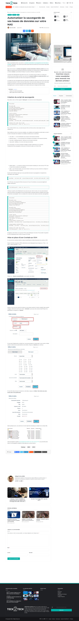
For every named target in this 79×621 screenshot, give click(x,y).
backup (23, 447)
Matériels (46, 2)
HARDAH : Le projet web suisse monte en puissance (28, 520)
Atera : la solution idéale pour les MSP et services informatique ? (66, 101)
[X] (27, 31)
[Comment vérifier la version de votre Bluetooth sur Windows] (36, 599)
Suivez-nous (43, 588)
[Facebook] (24, 31)
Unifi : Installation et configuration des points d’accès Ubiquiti (66, 112)
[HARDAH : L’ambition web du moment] (42, 514)
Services (14, 14)
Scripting (13, 12)
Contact (66, 6)
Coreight (59, 592)
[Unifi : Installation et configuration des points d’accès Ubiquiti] (57, 113)
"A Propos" (47, 611)
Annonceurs (62, 6)
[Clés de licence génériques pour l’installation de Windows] (25, 592)
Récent (54, 95)
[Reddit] (32, 31)
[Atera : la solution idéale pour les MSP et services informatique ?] (57, 101)
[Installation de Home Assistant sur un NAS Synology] (57, 107)
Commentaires (69, 95)
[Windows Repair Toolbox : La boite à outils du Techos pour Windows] (57, 118)
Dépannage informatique (62, 594)
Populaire (61, 95)
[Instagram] (22, 481)
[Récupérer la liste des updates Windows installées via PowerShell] (13, 514)
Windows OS (24, 2)
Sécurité (39, 2)
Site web (30, 552)
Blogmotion (60, 591)
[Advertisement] (28, 156)
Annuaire (48, 6)
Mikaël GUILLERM (12, 27)
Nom (8, 547)
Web (52, 2)
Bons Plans (58, 2)
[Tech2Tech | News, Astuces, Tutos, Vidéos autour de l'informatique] (11, 3)
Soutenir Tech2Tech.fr (55, 6)
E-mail (8, 552)
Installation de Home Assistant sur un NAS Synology (65, 107)
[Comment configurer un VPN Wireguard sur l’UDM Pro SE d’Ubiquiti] (57, 125)
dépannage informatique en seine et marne (32, 610)
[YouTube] (21, 481)
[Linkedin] (30, 31)
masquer (15, 89)
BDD (29, 447)
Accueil (9, 12)
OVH (34, 447)
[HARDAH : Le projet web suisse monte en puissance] (28, 514)
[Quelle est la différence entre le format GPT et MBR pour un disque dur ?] (30, 592)
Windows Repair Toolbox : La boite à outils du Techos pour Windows (24, 6)
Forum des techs (42, 6)
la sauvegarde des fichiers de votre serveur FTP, (29, 441)
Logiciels (32, 2)
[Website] (15, 481)
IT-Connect (60, 595)
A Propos (71, 6)
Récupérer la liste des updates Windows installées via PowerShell (13, 520)
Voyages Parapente (61, 596)
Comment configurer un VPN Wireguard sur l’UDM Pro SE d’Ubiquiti (66, 124)
